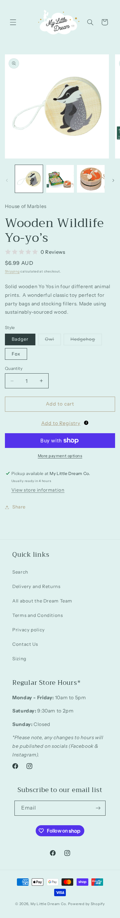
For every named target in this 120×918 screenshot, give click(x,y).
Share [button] (19, 507)
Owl (53, 340)
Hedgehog (86, 340)
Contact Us (25, 644)
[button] (13, 22)
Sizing (19, 658)
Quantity (13, 368)
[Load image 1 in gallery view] (29, 179)
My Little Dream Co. (49, 904)
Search (20, 572)
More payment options (60, 455)
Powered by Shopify (86, 904)
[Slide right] (113, 180)
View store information (38, 490)
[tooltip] (86, 423)
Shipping (12, 271)
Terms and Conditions (37, 615)
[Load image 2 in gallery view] (60, 179)
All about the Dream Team (42, 601)
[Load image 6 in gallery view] (91, 179)
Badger (20, 339)
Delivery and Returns (36, 586)
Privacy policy (28, 630)
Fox (16, 354)
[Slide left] (7, 180)
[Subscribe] (98, 808)
